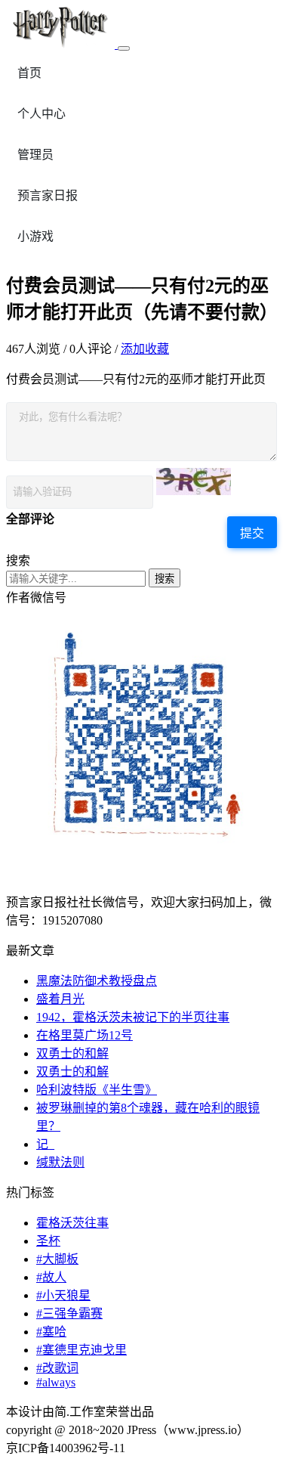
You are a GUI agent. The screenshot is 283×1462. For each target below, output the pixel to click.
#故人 (51, 1277)
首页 (29, 73)
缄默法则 (60, 1162)
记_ (45, 1144)
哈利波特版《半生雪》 (96, 1089)
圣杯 (48, 1240)
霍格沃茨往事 (72, 1222)
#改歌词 (57, 1367)
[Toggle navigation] (124, 48)
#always (55, 1382)
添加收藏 (145, 348)
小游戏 (35, 236)
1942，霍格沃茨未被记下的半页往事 (132, 1017)
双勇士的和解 (72, 1053)
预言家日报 (47, 195)
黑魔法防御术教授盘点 (96, 980)
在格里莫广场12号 (84, 1035)
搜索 (164, 578)
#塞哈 (51, 1331)
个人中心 (41, 113)
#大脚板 (57, 1259)
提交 (252, 533)
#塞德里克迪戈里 (81, 1349)
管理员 (35, 154)
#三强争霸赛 (69, 1313)
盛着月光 (60, 999)
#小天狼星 (63, 1295)
